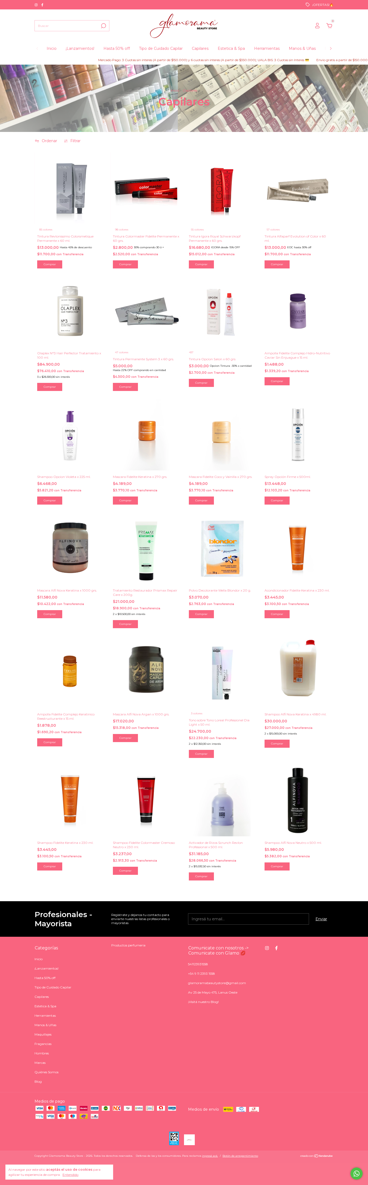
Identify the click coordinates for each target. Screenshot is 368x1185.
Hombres (41, 1053)
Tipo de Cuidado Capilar (161, 48)
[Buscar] (103, 25)
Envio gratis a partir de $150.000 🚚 (319, 60)
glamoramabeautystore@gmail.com (217, 983)
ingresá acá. (210, 1156)
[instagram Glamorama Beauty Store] (36, 5)
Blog (38, 1081)
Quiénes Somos (46, 1072)
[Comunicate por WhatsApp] (356, 1173)
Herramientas (267, 48)
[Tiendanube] (317, 1156)
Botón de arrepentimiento (240, 1156)
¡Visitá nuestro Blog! (203, 1002)
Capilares (200, 48)
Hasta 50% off (116, 48)
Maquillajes (42, 1034)
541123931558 (198, 964)
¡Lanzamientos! (80, 48)
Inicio (52, 48)
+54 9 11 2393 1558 (201, 973)
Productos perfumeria (128, 945)
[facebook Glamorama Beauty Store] (42, 5)
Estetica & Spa (231, 48)
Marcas (40, 1063)
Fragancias (42, 1044)
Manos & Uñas (302, 48)
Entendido (70, 1175)
